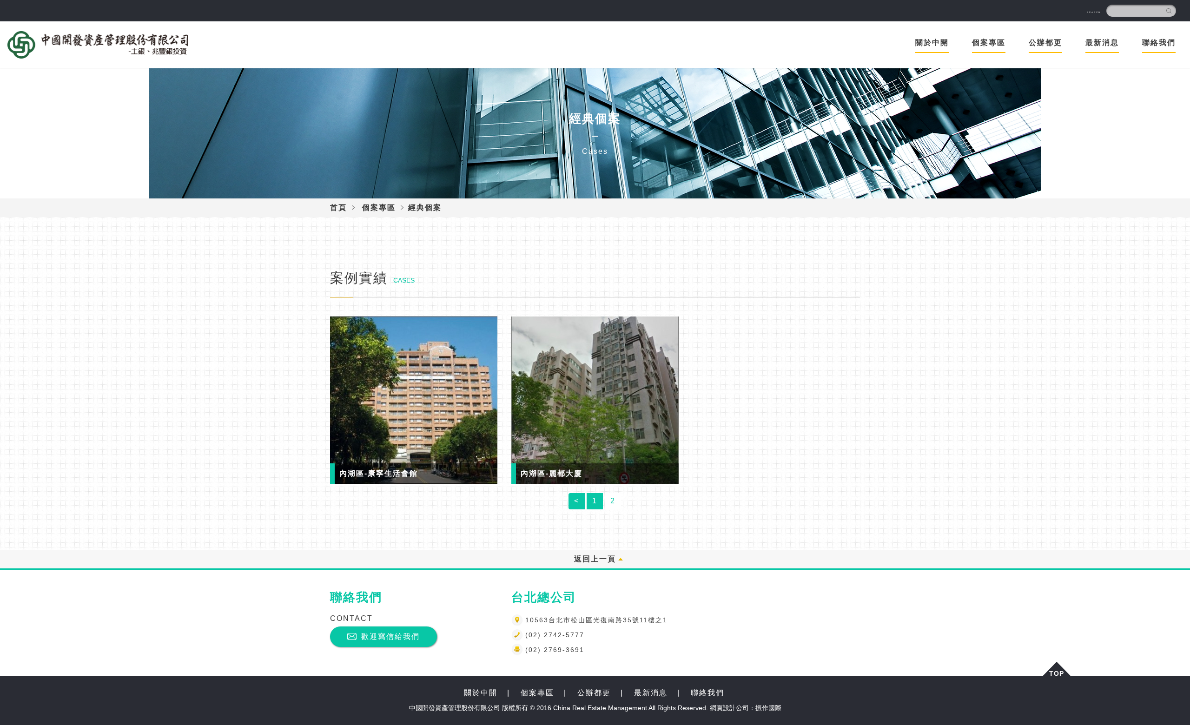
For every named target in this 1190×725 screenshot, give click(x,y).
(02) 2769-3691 (554, 649)
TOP (1056, 673)
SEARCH (1094, 12)
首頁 (338, 207)
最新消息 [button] (1102, 42)
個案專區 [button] (988, 42)
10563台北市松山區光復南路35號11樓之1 (596, 620)
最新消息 (651, 693)
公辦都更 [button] (1045, 42)
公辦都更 (594, 693)
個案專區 (379, 207)
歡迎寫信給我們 (390, 636)
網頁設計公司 (729, 708)
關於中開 (932, 42)
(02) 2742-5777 (554, 635)
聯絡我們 (1159, 42)
